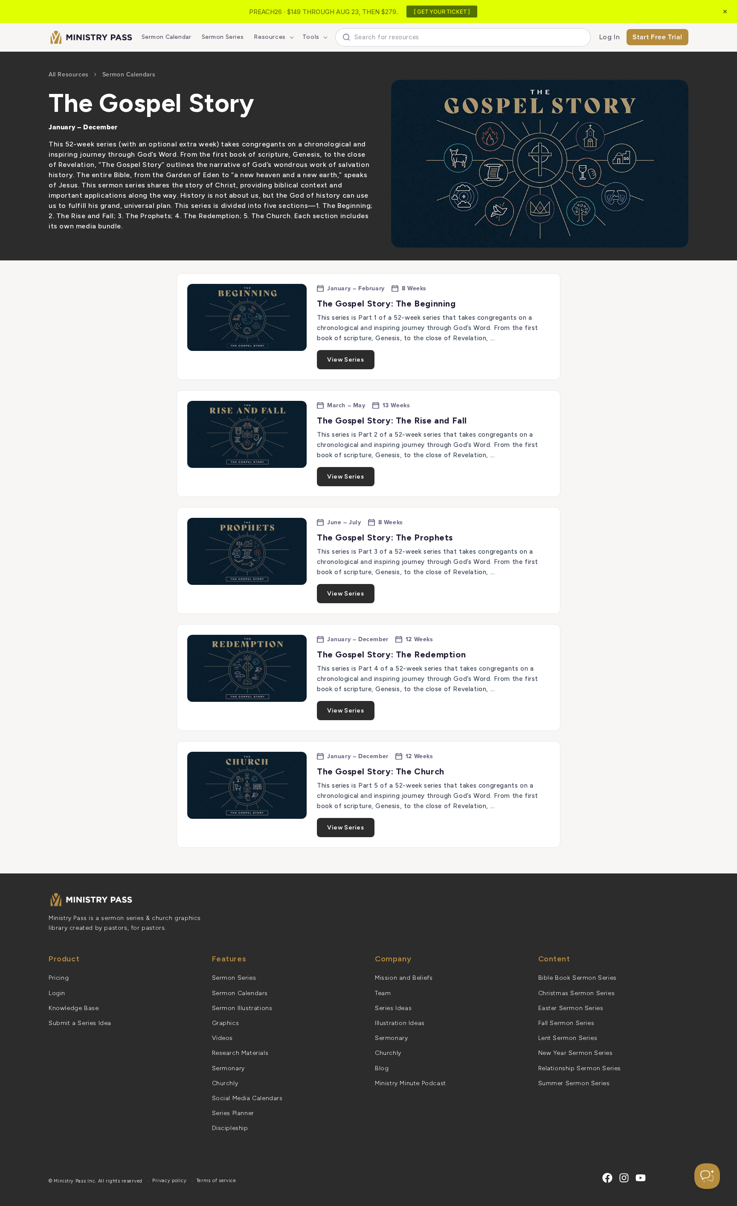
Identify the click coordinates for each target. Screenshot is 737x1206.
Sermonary (228, 1068)
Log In (609, 37)
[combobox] (463, 37)
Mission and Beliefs (403, 977)
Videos (222, 1038)
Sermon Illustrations (242, 1008)
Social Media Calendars (247, 1098)
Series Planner (233, 1113)
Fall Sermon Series (566, 1023)
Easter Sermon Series (571, 1008)
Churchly (225, 1083)
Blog (382, 1068)
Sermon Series (234, 977)
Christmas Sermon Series (576, 993)
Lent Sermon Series (568, 1038)
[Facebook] (607, 1178)
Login (57, 993)
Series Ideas (393, 1008)
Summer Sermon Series (574, 1083)
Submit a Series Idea (80, 1023)
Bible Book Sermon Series (577, 977)
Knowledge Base (74, 1008)
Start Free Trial (657, 37)
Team (383, 993)
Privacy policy (169, 1180)
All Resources (69, 74)
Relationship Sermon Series (579, 1068)
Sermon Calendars (129, 74)
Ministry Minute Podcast (410, 1083)
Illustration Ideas (400, 1023)
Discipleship (230, 1128)
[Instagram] (624, 1178)
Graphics (225, 1023)
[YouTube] (640, 1178)
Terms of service (216, 1180)
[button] (273, 37)
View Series (345, 359)
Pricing (59, 977)
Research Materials (240, 1053)
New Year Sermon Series (575, 1053)
